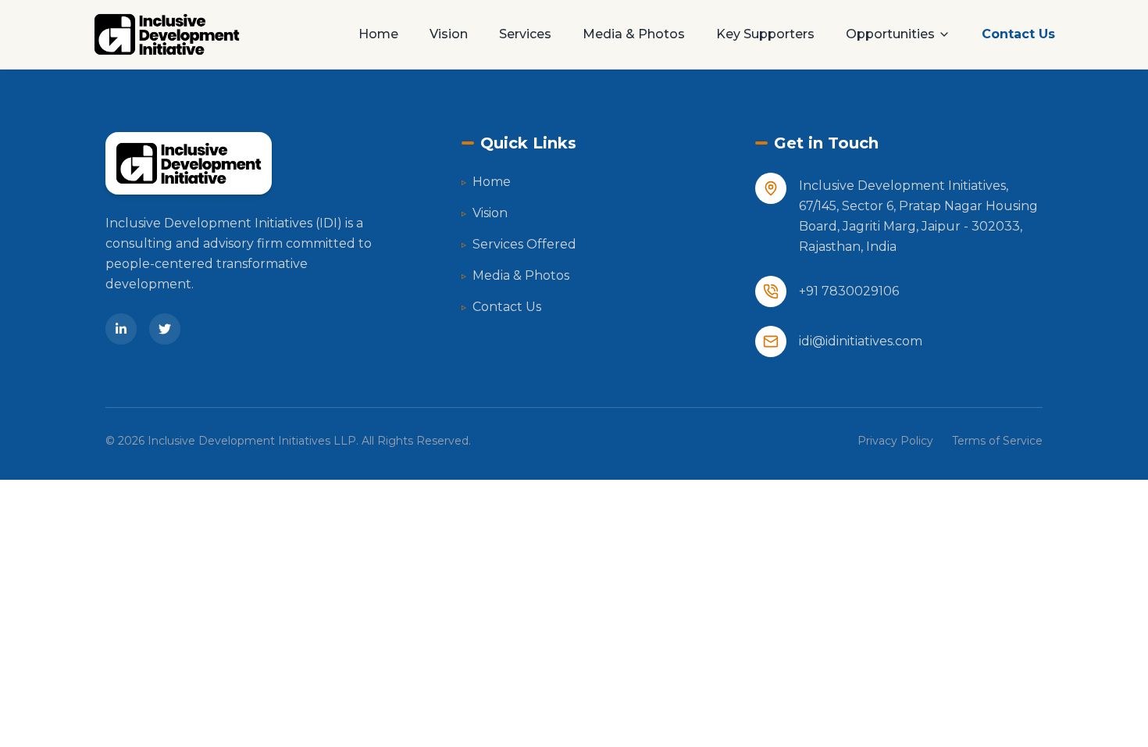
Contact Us (1018, 34)
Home (378, 34)
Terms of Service (997, 441)
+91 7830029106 (849, 291)
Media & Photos (634, 34)
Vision (449, 34)
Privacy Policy (895, 441)
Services (525, 34)
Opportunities (890, 34)
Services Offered (519, 244)
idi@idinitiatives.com (860, 341)
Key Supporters (765, 34)
